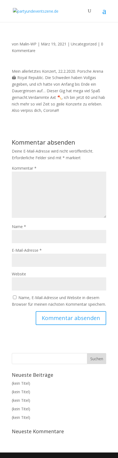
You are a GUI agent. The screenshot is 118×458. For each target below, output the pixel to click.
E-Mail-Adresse (27, 250)
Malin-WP (27, 44)
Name (19, 226)
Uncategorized (84, 44)
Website (19, 274)
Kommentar (24, 168)
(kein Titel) (21, 383)
